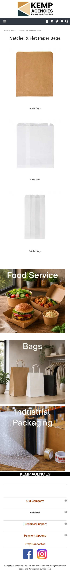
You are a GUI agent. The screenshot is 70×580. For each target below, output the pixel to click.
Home (6, 30)
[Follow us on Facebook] (28, 553)
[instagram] (42, 553)
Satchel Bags (35, 251)
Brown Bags (35, 108)
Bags (13, 30)
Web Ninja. (46, 568)
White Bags (35, 179)
